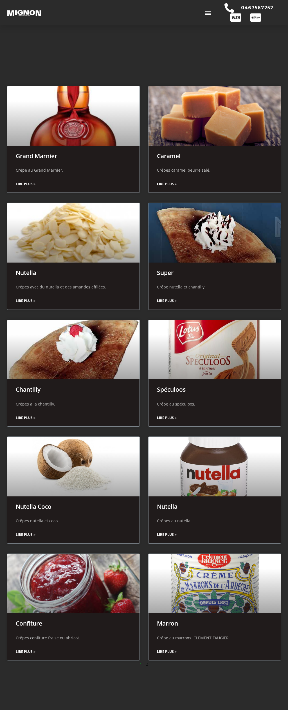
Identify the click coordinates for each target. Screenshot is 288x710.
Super (165, 273)
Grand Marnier (36, 156)
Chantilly (28, 389)
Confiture (29, 623)
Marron (167, 623)
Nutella (26, 273)
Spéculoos (171, 389)
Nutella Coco (33, 506)
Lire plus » (25, 184)
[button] (208, 12)
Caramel (169, 156)
